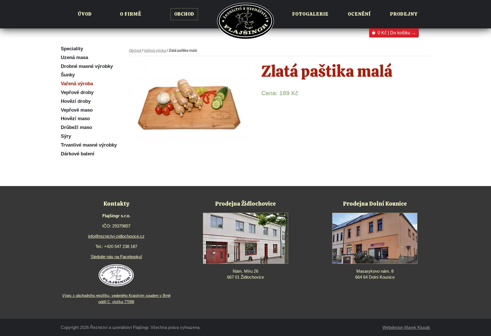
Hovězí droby (76, 101)
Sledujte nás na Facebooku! (116, 256)
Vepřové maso (77, 110)
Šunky (68, 75)
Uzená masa (74, 57)
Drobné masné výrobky (87, 66)
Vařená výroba (77, 83)
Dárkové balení (77, 153)
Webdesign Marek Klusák (406, 327)
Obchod (135, 51)
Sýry (66, 136)
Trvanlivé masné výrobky (89, 145)
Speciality (72, 48)
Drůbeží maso (76, 127)
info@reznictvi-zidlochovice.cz (116, 236)
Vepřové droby (77, 92)
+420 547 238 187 (120, 246)
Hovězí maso (75, 118)
